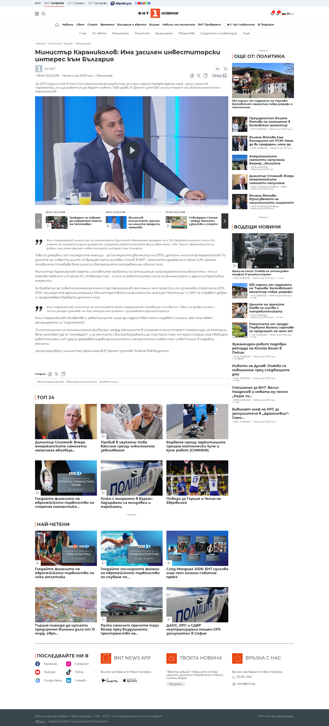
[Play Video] (132, 150)
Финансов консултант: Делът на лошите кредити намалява (144, 222)
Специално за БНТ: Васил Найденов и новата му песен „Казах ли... (260, 391)
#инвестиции (109, 381)
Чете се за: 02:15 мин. (265, 400)
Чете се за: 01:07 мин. (264, 378)
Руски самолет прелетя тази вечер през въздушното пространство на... (130, 629)
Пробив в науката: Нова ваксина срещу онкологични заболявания (128, 446)
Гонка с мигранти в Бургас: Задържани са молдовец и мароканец (127, 503)
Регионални (120, 33)
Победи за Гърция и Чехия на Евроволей (193, 501)
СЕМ (97, 716)
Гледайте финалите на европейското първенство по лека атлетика (64, 573)
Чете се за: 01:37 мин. (264, 278)
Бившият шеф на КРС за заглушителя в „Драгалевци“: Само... (260, 413)
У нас (83, 33)
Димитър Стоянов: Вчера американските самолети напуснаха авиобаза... (61, 446)
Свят (80, 24)
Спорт (92, 24)
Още (246, 33)
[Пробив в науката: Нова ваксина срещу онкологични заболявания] (132, 421)
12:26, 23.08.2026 (242, 278)
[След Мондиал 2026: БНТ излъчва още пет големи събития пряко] (197, 548)
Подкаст (267, 24)
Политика (142, 33)
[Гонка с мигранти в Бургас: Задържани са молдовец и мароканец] (132, 478)
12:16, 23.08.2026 (259, 296)
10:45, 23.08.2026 (242, 357)
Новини (67, 24)
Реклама (131, 514)
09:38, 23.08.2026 (242, 400)
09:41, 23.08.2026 (242, 422)
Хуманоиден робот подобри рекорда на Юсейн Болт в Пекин (259, 348)
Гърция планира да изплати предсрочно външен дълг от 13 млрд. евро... (65, 629)
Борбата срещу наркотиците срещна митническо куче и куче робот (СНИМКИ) (196, 446)
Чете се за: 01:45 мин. (281, 296)
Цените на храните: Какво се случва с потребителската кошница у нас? (267, 308)
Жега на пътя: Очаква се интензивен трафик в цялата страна (260, 273)
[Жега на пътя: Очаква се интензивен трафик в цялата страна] (263, 250)
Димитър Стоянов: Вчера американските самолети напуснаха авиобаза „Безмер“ (271, 179)
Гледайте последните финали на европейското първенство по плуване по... (130, 573)
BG (289, 13)
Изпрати (176, 684)
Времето (107, 24)
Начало (41, 43)
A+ (218, 69)
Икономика (83, 43)
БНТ (38, 3)
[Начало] (57, 24)
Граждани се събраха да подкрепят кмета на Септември (85, 221)
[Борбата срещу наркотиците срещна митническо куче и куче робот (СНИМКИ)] (197, 421)
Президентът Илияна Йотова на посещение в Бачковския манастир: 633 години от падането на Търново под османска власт (270, 122)
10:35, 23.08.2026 (242, 378)
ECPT (106, 716)
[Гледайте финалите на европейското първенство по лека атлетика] (66, 548)
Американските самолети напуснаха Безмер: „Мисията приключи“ (267, 160)
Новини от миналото (178, 24)
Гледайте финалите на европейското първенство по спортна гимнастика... (64, 503)
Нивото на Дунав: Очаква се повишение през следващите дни (261, 370)
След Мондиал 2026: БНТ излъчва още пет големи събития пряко (197, 573)
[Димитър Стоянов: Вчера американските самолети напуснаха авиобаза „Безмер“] (66, 421)
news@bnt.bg (246, 683)
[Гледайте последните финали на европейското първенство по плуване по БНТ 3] (132, 548)
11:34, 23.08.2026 (259, 315)
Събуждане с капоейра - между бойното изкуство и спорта (206, 221)
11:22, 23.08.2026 (259, 335)
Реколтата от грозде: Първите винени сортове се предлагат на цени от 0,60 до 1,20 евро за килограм (271, 327)
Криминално (164, 33)
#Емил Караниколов (50, 381)
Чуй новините (244, 24)
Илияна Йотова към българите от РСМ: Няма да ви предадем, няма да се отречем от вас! (271, 141)
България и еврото (131, 24)
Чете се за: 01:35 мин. (281, 335)
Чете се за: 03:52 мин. (264, 422)
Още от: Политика (259, 56)
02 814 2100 (244, 676)
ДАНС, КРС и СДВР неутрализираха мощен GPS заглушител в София (193, 629)
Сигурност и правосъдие (218, 33)
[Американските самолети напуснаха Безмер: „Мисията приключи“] (239, 162)
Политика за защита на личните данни (137, 716)
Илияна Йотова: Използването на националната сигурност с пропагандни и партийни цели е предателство (271, 199)
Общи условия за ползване (51, 716)
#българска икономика (81, 381)
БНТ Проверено (209, 24)
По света (99, 33)
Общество (186, 33)
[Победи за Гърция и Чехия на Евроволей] (197, 478)
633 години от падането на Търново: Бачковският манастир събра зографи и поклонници (262, 104)
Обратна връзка (81, 716)
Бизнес (154, 24)
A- (225, 69)
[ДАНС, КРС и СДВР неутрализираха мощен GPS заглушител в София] (197, 604)
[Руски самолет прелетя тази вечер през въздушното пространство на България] (132, 604)
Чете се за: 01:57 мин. (264, 357)
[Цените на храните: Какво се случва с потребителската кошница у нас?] (239, 310)
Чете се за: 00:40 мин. (262, 317)
